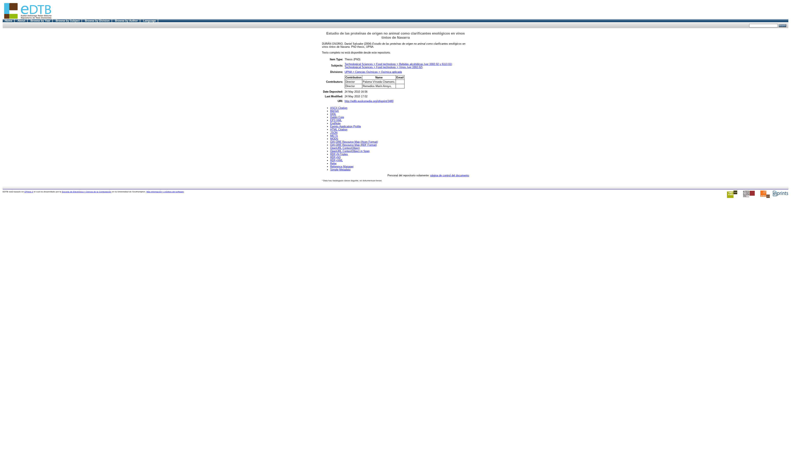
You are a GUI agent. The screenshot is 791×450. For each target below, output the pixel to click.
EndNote (335, 123)
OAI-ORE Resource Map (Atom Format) (354, 141)
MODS (334, 138)
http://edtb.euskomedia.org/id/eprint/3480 (369, 101)
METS (334, 135)
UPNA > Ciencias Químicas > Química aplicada (373, 71)
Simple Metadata (340, 169)
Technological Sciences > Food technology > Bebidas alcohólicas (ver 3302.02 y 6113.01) (398, 64)
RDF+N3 (335, 157)
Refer (333, 163)
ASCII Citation (338, 107)
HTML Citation (338, 129)
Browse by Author (126, 20)
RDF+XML (336, 160)
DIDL (333, 114)
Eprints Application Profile (345, 126)
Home (8, 20)
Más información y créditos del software (165, 192)
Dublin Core (337, 117)
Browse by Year (40, 20)
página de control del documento (449, 175)
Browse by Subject (68, 20)
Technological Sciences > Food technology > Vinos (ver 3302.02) (383, 67)
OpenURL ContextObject (345, 148)
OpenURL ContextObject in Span (350, 151)
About (21, 20)
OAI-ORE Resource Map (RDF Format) (353, 145)
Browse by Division (97, 20)
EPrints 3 (29, 192)
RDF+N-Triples (339, 154)
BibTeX (334, 111)
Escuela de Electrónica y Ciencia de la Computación (86, 192)
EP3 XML (336, 120)
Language (149, 20)
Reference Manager (341, 166)
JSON (333, 132)
